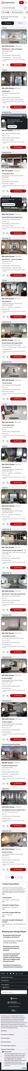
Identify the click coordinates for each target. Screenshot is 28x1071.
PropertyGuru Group (7, 977)
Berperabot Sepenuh (7, 924)
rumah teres (5, 891)
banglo (4, 892)
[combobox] (13, 8)
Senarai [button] (9, 23)
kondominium (12, 891)
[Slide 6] (16, 84)
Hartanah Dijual (5, 1038)
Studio (4, 914)
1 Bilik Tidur (9, 914)
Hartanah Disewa (6, 1042)
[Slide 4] (15, 460)
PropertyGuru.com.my (6, 1016)
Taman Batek (5, 899)
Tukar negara (5, 984)
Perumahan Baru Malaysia (8, 1045)
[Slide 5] (15, 418)
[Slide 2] (11, 84)
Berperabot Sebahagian (20, 924)
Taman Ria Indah (14, 899)
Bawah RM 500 (6, 907)
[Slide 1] (10, 418)
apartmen (18, 891)
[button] (20, 199)
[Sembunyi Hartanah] (21, 32)
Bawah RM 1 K (14, 907)
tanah (10, 892)
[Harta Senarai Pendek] (24, 32)
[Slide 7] (17, 166)
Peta (21, 23)
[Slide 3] (12, 84)
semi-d (23, 891)
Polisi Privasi (10, 1058)
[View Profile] (14, 28)
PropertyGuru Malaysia (7, 1034)
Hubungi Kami (5, 980)
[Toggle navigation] (25, 2)
